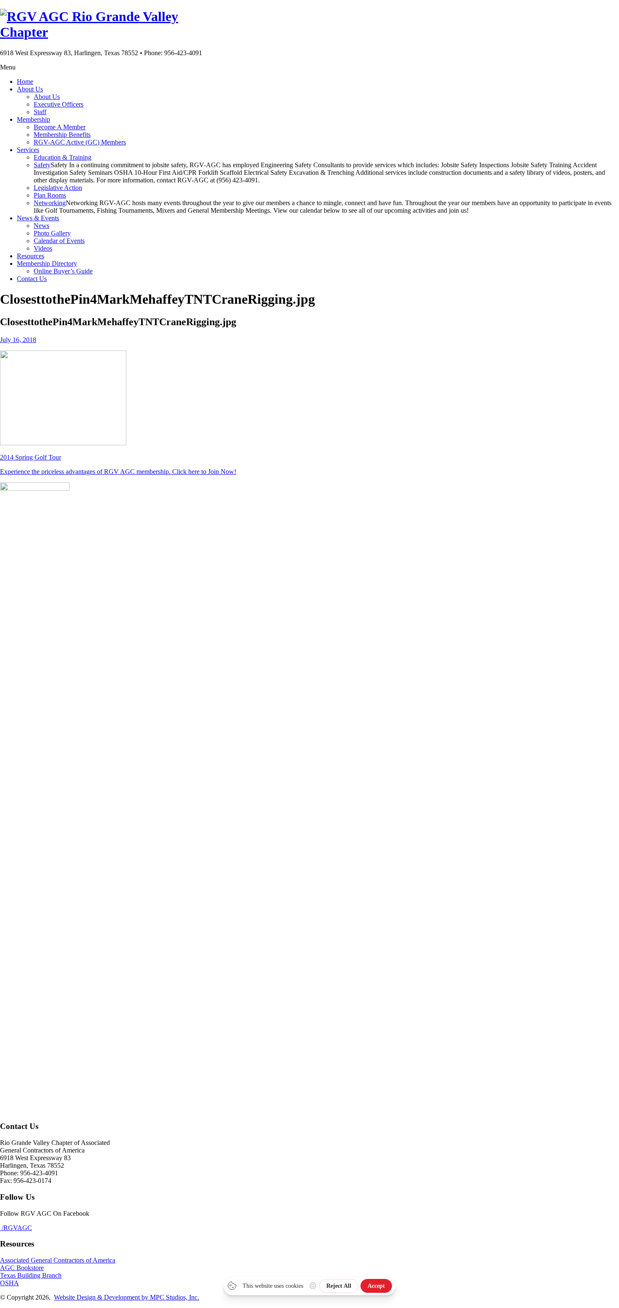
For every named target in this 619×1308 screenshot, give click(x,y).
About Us (30, 89)
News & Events (38, 218)
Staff (40, 111)
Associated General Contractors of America (57, 1260)
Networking (50, 202)
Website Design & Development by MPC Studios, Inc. (126, 1297)
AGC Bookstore (22, 1267)
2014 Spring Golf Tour (30, 457)
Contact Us (32, 278)
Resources (30, 255)
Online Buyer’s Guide (63, 271)
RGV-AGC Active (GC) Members (80, 142)
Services (28, 149)
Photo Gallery (52, 233)
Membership (33, 119)
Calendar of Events (59, 240)
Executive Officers (58, 104)
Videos (43, 248)
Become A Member (59, 127)
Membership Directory (47, 263)
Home (25, 81)
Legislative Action (58, 187)
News (41, 225)
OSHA (9, 1283)
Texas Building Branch (30, 1275)
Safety (42, 165)
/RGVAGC (16, 1227)
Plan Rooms (50, 195)
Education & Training (62, 157)
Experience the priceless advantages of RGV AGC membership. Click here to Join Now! (118, 471)
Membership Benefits (62, 134)
